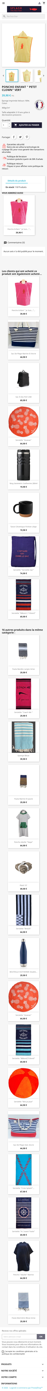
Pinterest (26, 136)
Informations (9, 1383)
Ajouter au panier (26, 125)
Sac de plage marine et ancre (23, 353)
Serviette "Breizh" (23, 928)
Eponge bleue (23, 755)
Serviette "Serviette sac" (23, 570)
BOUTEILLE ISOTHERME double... (23, 972)
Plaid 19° (23, 885)
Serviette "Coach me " (23, 712)
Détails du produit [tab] (17, 180)
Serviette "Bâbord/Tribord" (23, 1058)
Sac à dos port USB (23, 397)
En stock (10, 187)
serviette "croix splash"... (23, 1188)
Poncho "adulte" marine (23, 1274)
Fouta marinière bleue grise (23, 1318)
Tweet (20, 136)
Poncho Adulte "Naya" (23, 842)
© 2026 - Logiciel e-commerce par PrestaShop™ (22, 1387)
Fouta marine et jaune (23, 799)
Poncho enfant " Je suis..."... (19, 229)
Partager (13, 136)
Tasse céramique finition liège (23, 526)
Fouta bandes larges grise (23, 669)
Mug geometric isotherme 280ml (23, 483)
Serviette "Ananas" (23, 440)
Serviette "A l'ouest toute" (23, 1231)
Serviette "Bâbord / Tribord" (23, 613)
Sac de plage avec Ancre (23, 1145)
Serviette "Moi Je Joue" (23, 1101)
